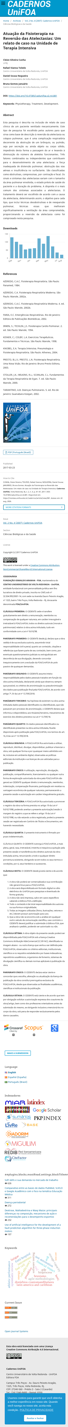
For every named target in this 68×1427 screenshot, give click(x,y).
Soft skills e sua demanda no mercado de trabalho (31, 1180)
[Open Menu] (3, 3)
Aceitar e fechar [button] (35, 1418)
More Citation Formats (18, 507)
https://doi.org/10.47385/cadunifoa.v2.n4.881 (33, 95)
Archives (17, 20)
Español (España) (17, 1077)
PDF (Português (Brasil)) (19, 452)
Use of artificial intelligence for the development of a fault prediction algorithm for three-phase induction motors (33, 1228)
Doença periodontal (15, 1202)
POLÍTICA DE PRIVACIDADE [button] (36, 1410)
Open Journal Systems (16, 1331)
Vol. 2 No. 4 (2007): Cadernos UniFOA (42, 20)
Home (6, 20)
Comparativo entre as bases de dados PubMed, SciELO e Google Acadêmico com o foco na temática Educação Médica (34, 1191)
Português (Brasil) (17, 1081)
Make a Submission (17, 1053)
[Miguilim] (20, 1145)
